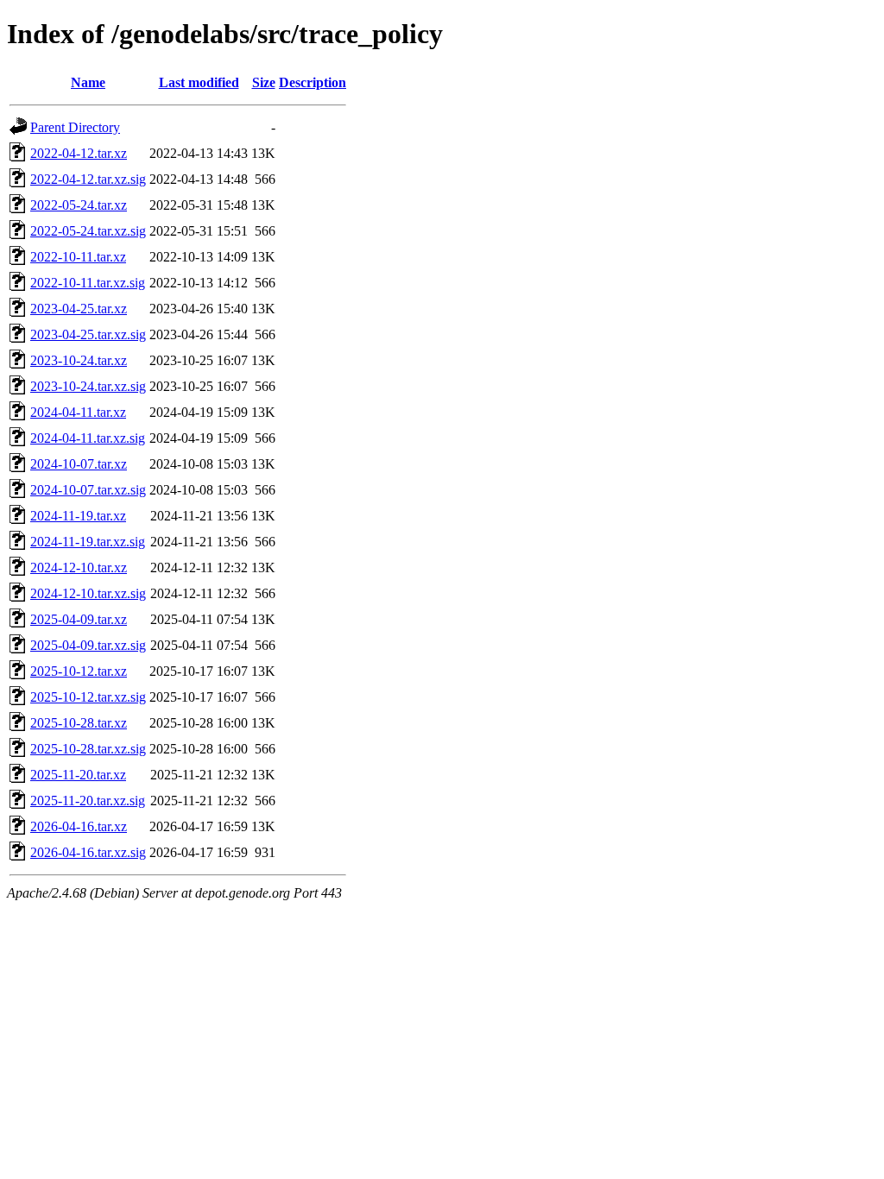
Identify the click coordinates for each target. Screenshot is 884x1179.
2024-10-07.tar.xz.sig (88, 489)
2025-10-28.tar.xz (78, 723)
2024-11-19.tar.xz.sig (87, 541)
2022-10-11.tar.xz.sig (87, 282)
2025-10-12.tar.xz (78, 671)
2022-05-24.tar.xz (78, 205)
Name (88, 82)
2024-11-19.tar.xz (78, 515)
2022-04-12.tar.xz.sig (88, 179)
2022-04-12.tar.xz (78, 153)
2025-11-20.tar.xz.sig (87, 800)
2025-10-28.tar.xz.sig (88, 748)
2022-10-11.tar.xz (78, 256)
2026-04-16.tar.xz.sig (88, 852)
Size (263, 82)
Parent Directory (75, 127)
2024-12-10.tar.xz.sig (88, 593)
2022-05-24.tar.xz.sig (88, 231)
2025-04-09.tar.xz (78, 619)
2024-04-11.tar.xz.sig (87, 438)
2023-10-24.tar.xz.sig (88, 386)
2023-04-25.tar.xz (78, 308)
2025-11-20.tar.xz (78, 774)
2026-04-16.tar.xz (78, 826)
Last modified (199, 82)
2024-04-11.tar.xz (78, 412)
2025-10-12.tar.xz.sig (88, 697)
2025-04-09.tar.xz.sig (88, 645)
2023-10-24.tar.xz (78, 360)
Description (312, 82)
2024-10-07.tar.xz (78, 464)
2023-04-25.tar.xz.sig (88, 334)
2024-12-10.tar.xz (78, 567)
